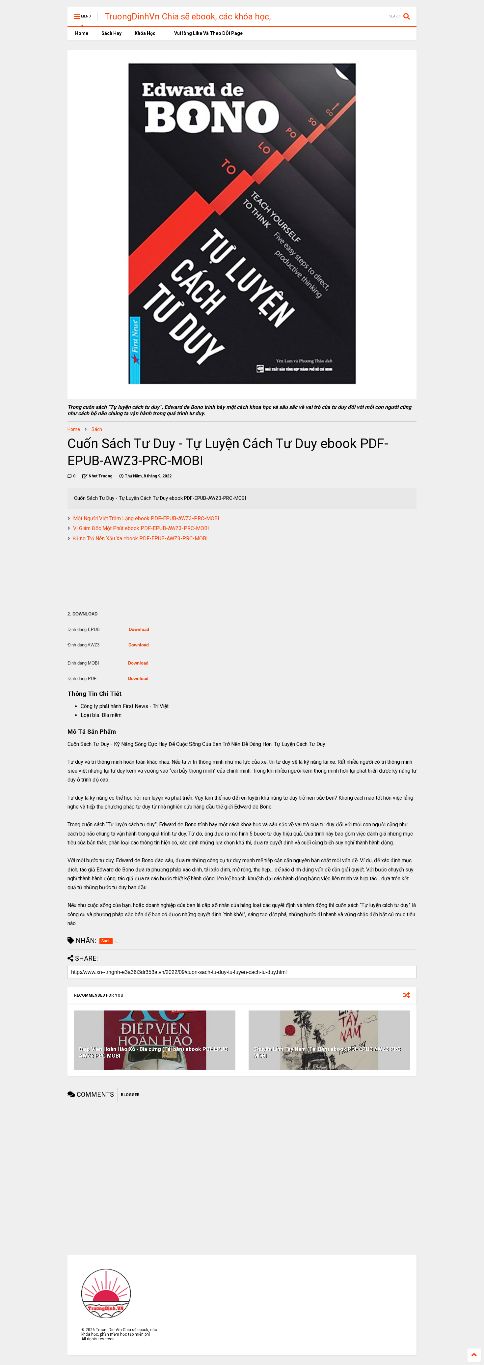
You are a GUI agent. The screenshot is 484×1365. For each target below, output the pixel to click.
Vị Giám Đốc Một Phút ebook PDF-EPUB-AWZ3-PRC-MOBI (141, 528)
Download (139, 629)
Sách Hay (111, 33)
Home (81, 33)
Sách (97, 429)
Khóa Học (145, 33)
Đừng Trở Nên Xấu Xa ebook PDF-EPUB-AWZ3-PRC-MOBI (140, 538)
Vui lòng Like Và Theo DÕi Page (208, 33)
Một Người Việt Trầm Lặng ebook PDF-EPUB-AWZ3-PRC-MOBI (146, 518)
